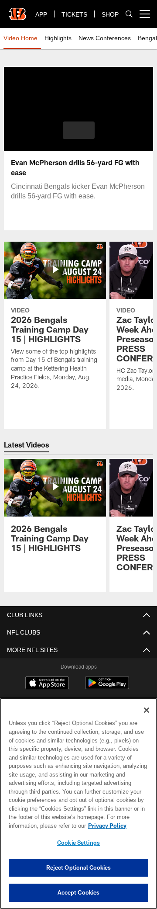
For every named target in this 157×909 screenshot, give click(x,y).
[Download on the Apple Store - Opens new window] (47, 684)
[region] (78, 803)
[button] (79, 130)
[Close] (146, 710)
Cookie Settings (78, 842)
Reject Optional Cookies (78, 867)
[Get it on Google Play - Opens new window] (107, 687)
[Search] (129, 14)
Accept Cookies (79, 892)
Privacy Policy (38, 825)
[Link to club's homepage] (17, 10)
